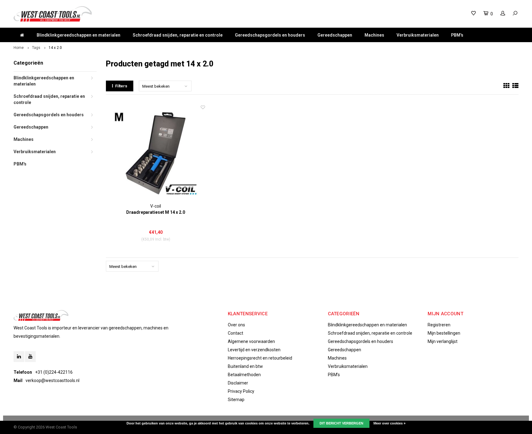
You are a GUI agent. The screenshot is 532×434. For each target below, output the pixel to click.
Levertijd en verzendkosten (254, 349)
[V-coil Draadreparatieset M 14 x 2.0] (155, 153)
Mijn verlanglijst (442, 341)
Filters (121, 86)
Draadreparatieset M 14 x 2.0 (155, 212)
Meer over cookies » (389, 423)
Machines (374, 35)
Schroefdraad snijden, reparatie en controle (178, 35)
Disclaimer (238, 382)
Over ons (236, 324)
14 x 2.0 (55, 48)
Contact (235, 333)
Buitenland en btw (245, 366)
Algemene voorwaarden (251, 341)
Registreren (439, 324)
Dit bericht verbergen (341, 423)
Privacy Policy (241, 391)
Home (19, 48)
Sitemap (236, 399)
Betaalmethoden (244, 374)
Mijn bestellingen (444, 333)
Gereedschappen (334, 35)
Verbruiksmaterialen (418, 35)
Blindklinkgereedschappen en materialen (78, 35)
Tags (36, 48)
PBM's (457, 35)
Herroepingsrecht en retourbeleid (260, 358)
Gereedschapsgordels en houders (270, 35)
